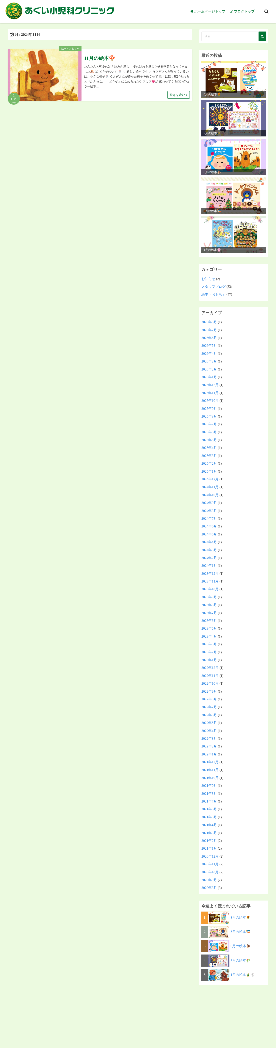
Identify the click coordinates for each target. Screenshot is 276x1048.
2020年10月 (210, 872)
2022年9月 (209, 691)
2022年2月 (209, 746)
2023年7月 (209, 613)
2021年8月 (209, 793)
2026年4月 (209, 353)
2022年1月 (209, 754)
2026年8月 (209, 322)
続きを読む (178, 95)
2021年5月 (209, 817)
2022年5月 (209, 723)
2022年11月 (210, 676)
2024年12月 (210, 479)
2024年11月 (210, 487)
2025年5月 (209, 440)
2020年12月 (210, 856)
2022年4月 (209, 731)
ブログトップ (244, 11)
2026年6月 (209, 338)
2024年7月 (209, 518)
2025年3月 (209, 456)
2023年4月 (209, 636)
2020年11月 (210, 864)
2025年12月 (210, 385)
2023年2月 (209, 652)
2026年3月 (209, 361)
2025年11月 (210, 393)
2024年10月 (210, 495)
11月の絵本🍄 (99, 58)
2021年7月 (209, 801)
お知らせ (208, 279)
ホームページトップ (209, 11)
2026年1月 (209, 377)
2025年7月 (209, 424)
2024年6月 (209, 526)
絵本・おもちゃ (70, 48)
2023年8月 (209, 605)
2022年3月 (209, 738)
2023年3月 (209, 644)
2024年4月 (209, 542)
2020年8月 (209, 888)
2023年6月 (209, 620)
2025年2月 (209, 463)
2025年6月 (209, 432)
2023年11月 (210, 581)
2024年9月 (209, 503)
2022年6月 (209, 715)
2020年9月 (209, 880)
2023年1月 (209, 660)
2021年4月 (209, 825)
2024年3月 (209, 550)
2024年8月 (209, 511)
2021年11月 (210, 770)
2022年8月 (209, 699)
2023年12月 (210, 573)
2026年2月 (209, 369)
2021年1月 (209, 848)
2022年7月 (209, 707)
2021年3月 (209, 833)
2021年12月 (210, 762)
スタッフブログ (213, 286)
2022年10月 (210, 683)
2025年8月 (209, 416)
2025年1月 (209, 471)
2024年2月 (209, 558)
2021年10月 (210, 778)
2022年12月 (210, 668)
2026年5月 (209, 345)
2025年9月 (209, 408)
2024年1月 (209, 565)
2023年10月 (210, 589)
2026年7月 (209, 330)
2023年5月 (209, 628)
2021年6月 (209, 809)
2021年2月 (209, 840)
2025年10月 (210, 400)
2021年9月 (209, 785)
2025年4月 (209, 448)
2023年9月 (209, 597)
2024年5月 (209, 534)
